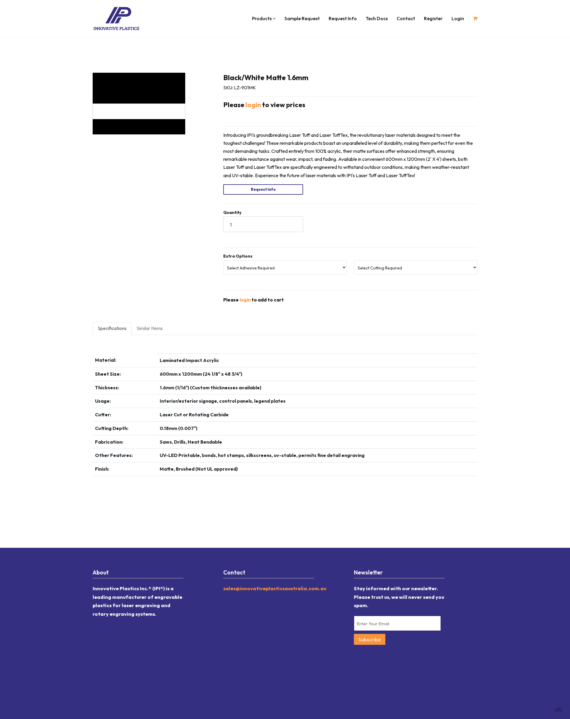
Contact (406, 18)
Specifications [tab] (112, 328)
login (253, 105)
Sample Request (302, 18)
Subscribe (369, 639)
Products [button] (262, 18)
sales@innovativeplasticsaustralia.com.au (274, 588)
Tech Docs (377, 18)
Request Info (343, 18)
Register (433, 18)
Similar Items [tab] (150, 328)
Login (458, 18)
